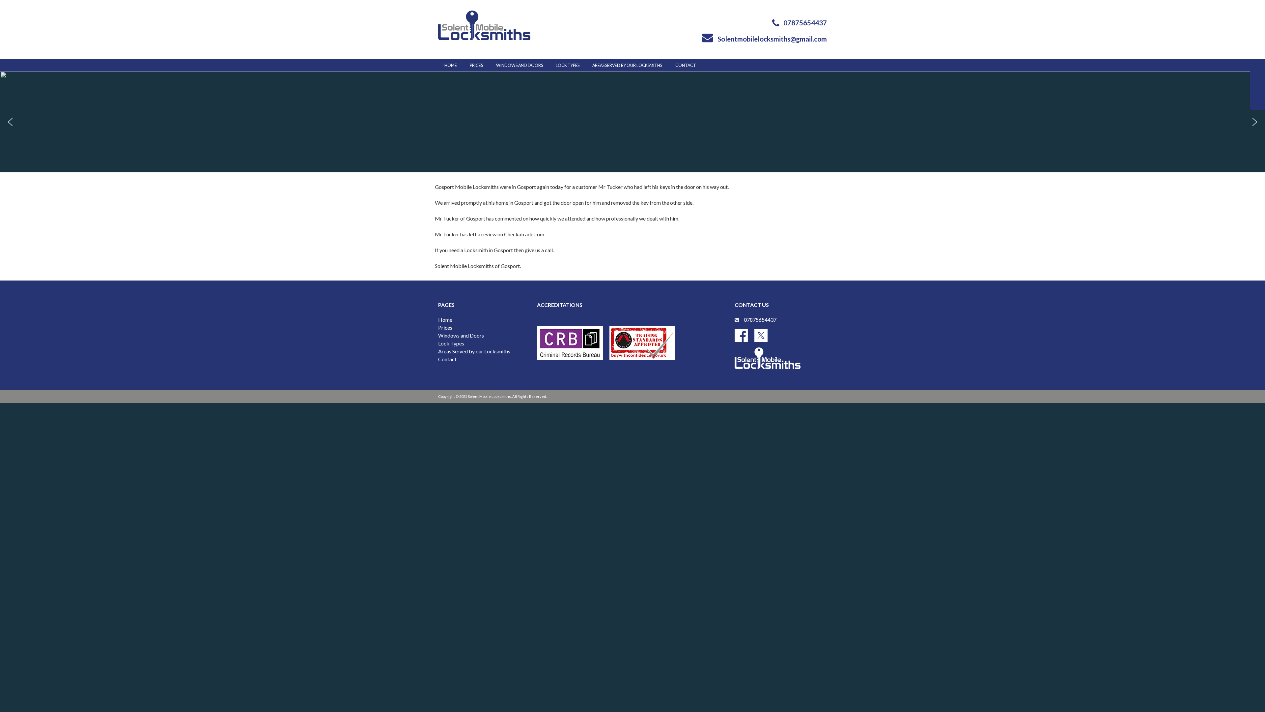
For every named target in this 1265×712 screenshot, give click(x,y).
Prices (476, 65)
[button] (10, 122)
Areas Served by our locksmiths (627, 65)
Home (450, 65)
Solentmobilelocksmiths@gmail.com (772, 39)
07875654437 (805, 22)
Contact (685, 65)
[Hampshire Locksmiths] (484, 25)
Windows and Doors (519, 65)
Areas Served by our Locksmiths (474, 351)
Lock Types (567, 65)
